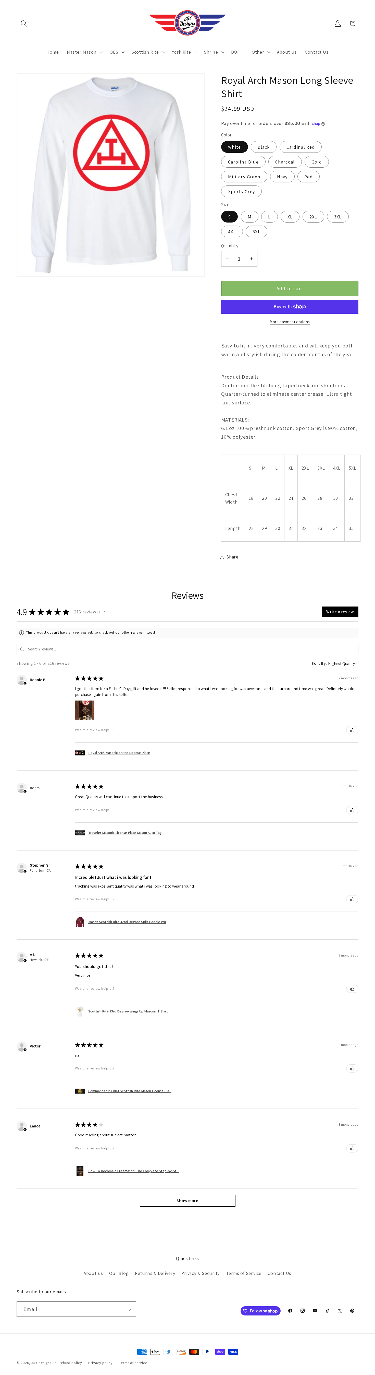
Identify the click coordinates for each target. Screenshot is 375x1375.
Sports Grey (241, 191)
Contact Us (279, 1273)
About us (93, 1273)
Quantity (229, 246)
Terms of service (133, 1362)
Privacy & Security (200, 1273)
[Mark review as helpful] (352, 730)
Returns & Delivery (155, 1273)
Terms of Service (243, 1273)
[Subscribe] (128, 1309)
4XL (232, 231)
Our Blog (119, 1273)
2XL (313, 217)
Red (308, 176)
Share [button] (232, 557)
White (234, 147)
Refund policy (70, 1362)
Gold (316, 162)
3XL (338, 217)
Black (264, 147)
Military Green (244, 176)
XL (290, 217)
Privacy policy (100, 1362)
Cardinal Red (300, 147)
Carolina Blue (243, 162)
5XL (256, 231)
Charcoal (285, 162)
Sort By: (319, 663)
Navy (282, 176)
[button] (24, 23)
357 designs (41, 1362)
